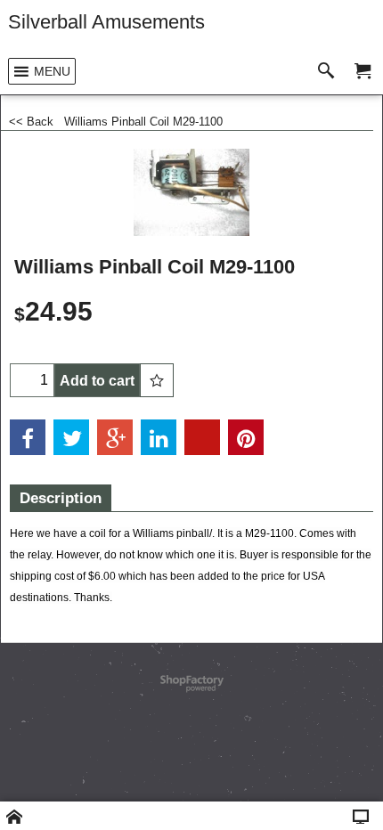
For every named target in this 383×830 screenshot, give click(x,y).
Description (61, 498)
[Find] (330, 71)
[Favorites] (157, 380)
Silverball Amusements (106, 22)
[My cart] (362, 71)
